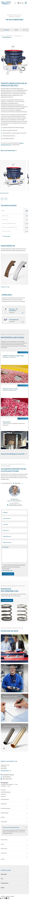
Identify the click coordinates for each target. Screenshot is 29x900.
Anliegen (5, 512)
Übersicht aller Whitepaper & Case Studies (12, 454)
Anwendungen (4, 821)
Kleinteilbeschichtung (5, 808)
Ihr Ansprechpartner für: (7, 483)
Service (2, 844)
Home (2, 36)
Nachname (6, 530)
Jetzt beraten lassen (7, 600)
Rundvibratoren (18, 36)
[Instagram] (8, 898)
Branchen (3, 817)
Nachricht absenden (8, 574)
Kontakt (16, 30)
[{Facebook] (4, 898)
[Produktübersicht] (14, 320)
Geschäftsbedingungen (6, 792)
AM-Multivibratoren (7, 37)
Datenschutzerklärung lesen (7, 570)
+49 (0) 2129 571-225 (7, 779)
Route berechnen (5, 770)
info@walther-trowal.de (8, 774)
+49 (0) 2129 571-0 (6, 777)
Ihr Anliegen (5, 547)
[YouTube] (6, 898)
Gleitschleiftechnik (9, 36)
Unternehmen (7, 518)
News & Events (4, 848)
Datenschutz (3, 794)
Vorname (6, 524)
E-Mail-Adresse (7, 536)
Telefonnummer (7, 542)
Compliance (3, 790)
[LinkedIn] (0, 898)
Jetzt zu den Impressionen (8, 150)
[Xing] (2, 898)
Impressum (3, 796)
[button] (2, 198)
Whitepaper (7, 30)
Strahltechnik (4, 804)
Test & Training (4, 839)
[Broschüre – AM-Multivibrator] (14, 310)
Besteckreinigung (4, 812)
